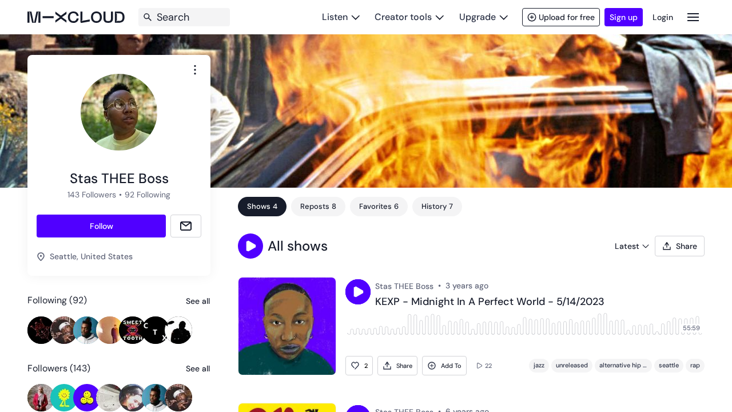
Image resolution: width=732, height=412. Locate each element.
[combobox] (195, 69)
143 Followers (91, 194)
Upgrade (477, 17)
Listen (335, 17)
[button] (250, 246)
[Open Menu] (693, 17)
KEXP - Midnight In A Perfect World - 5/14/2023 (489, 302)
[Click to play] (358, 291)
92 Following (147, 194)
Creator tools (403, 17)
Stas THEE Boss (404, 286)
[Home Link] (76, 17)
